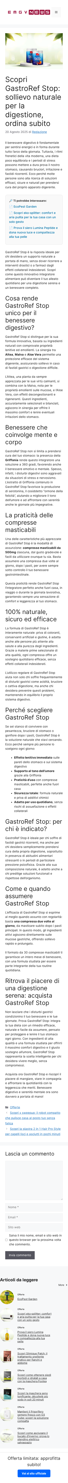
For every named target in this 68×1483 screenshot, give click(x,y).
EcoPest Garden (27, 1299)
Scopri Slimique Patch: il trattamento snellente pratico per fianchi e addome (32, 1358)
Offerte (15, 1107)
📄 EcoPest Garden (23, 206)
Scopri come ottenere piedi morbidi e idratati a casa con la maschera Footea (34, 1378)
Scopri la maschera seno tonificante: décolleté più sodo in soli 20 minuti (32, 1396)
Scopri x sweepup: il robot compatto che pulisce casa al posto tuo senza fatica (32, 1118)
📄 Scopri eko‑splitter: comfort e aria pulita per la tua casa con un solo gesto (32, 217)
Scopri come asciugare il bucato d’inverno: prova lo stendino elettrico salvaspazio (33, 1437)
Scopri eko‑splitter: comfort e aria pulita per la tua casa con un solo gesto (34, 1317)
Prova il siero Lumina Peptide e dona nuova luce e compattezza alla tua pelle (33, 1336)
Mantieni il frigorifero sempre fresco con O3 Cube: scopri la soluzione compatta (33, 1416)
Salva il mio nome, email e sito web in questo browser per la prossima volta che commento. (35, 1240)
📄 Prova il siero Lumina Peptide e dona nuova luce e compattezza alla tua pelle (33, 232)
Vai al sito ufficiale (34, 1473)
